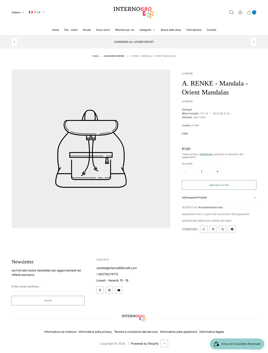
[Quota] (203, 229)
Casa (95, 56)
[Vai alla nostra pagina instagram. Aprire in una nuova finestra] (109, 290)
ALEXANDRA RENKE (114, 56)
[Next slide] (253, 42)
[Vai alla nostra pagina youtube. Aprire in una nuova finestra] (119, 290)
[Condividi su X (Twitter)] (222, 229)
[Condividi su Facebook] (213, 229)
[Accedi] (240, 12)
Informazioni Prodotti (194, 197)
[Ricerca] (232, 12)
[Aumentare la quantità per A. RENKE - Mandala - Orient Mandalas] (217, 171)
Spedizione (206, 154)
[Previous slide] (14, 42)
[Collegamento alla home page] (134, 318)
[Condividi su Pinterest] (232, 229)
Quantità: (187, 163)
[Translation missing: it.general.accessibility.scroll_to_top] (164, 343)
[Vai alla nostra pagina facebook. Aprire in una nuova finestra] (100, 290)
